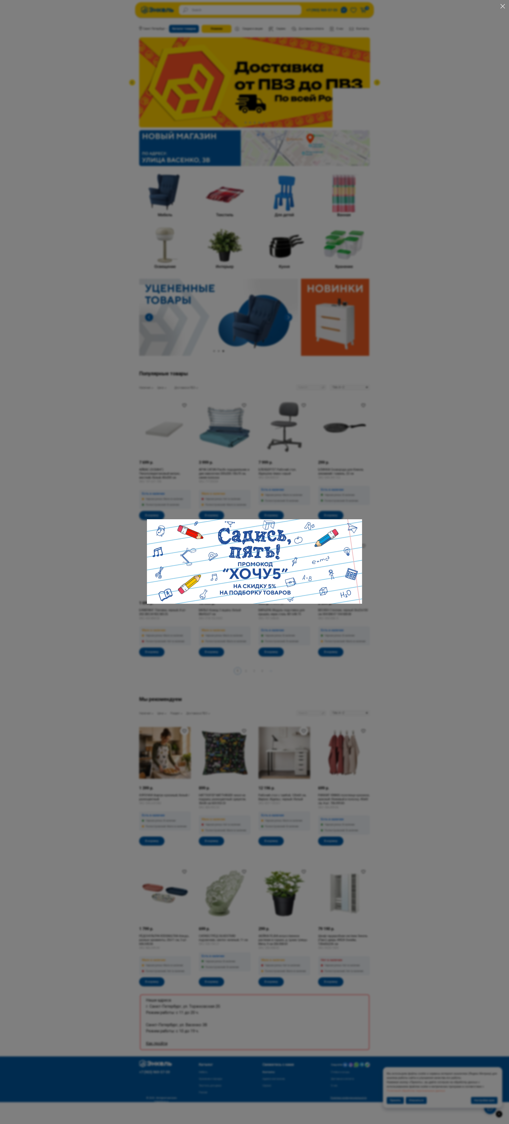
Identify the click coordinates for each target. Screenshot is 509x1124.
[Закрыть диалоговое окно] (502, 6)
